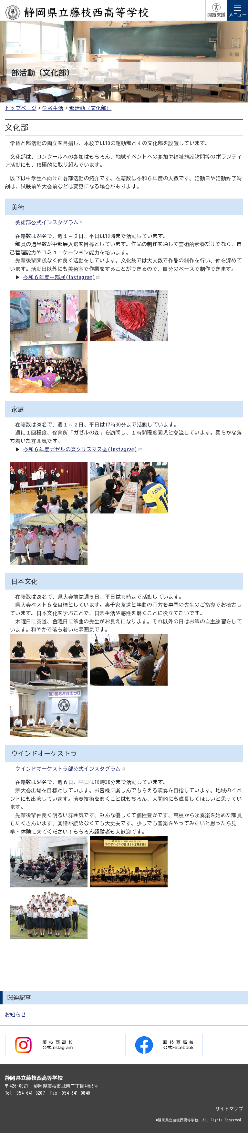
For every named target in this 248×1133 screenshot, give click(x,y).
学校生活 (52, 108)
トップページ (20, 108)
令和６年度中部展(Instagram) (59, 277)
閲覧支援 (216, 15)
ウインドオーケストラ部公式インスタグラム (67, 768)
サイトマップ (229, 1109)
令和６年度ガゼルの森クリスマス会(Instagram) (80, 449)
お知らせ (15, 1014)
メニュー (238, 15)
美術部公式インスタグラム (46, 222)
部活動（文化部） (90, 108)
